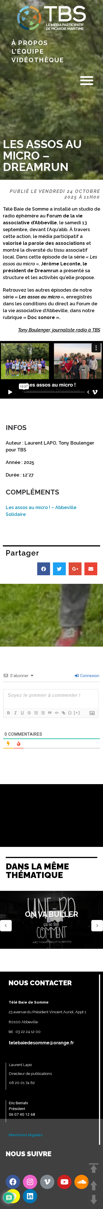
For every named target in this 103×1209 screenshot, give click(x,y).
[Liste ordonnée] (35, 712)
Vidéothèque (37, 60)
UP (93, 1185)
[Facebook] (13, 1182)
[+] (77, 713)
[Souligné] (22, 712)
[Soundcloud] (81, 1182)
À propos (29, 43)
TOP (93, 1168)
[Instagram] (30, 1182)
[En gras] (8, 712)
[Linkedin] (30, 1196)
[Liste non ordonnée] (42, 712)
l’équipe (27, 51)
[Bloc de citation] (49, 712)
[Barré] (28, 712)
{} (70, 713)
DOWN (93, 1199)
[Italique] (15, 712)
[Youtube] (64, 1182)
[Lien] (63, 712)
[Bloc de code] (56, 712)
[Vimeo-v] (47, 1182)
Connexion (89, 675)
